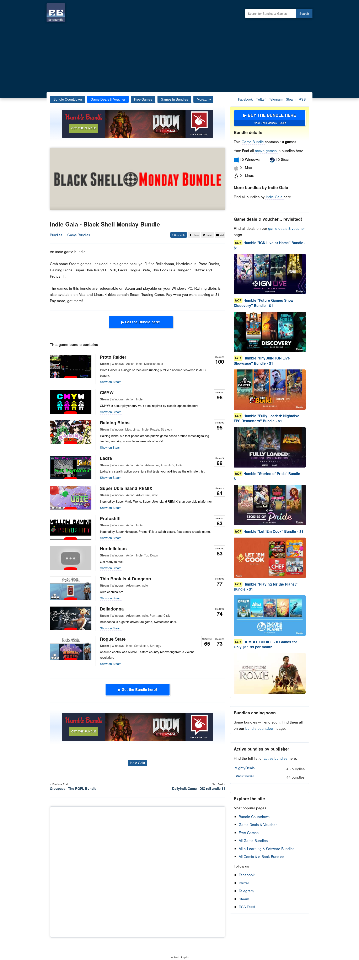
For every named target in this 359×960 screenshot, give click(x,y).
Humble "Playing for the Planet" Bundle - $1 (266, 587)
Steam (290, 99)
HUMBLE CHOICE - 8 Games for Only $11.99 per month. (265, 644)
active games (266, 150)
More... (202, 99)
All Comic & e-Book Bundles (261, 856)
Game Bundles (78, 234)
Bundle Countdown (67, 99)
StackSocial (270, 776)
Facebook (245, 99)
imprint (185, 957)
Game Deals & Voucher (108, 99)
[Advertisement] (179, 56)
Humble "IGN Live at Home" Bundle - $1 (270, 245)
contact (174, 957)
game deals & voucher (286, 228)
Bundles (56, 234)
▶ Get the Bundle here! (140, 321)
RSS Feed (247, 906)
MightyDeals (270, 768)
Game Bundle (253, 141)
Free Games (143, 99)
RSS (302, 99)
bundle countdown (260, 728)
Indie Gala (137, 762)
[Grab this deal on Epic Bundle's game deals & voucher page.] (270, 274)
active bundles (276, 758)
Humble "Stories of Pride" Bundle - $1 (268, 476)
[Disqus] (137, 871)
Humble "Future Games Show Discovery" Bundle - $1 (263, 303)
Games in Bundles (174, 99)
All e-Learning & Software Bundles (267, 848)
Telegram (276, 99)
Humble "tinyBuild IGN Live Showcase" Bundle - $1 (262, 361)
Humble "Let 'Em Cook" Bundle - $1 (273, 531)
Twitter (261, 99)
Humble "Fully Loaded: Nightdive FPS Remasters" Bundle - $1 (266, 418)
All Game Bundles (253, 840)
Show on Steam (111, 381)
